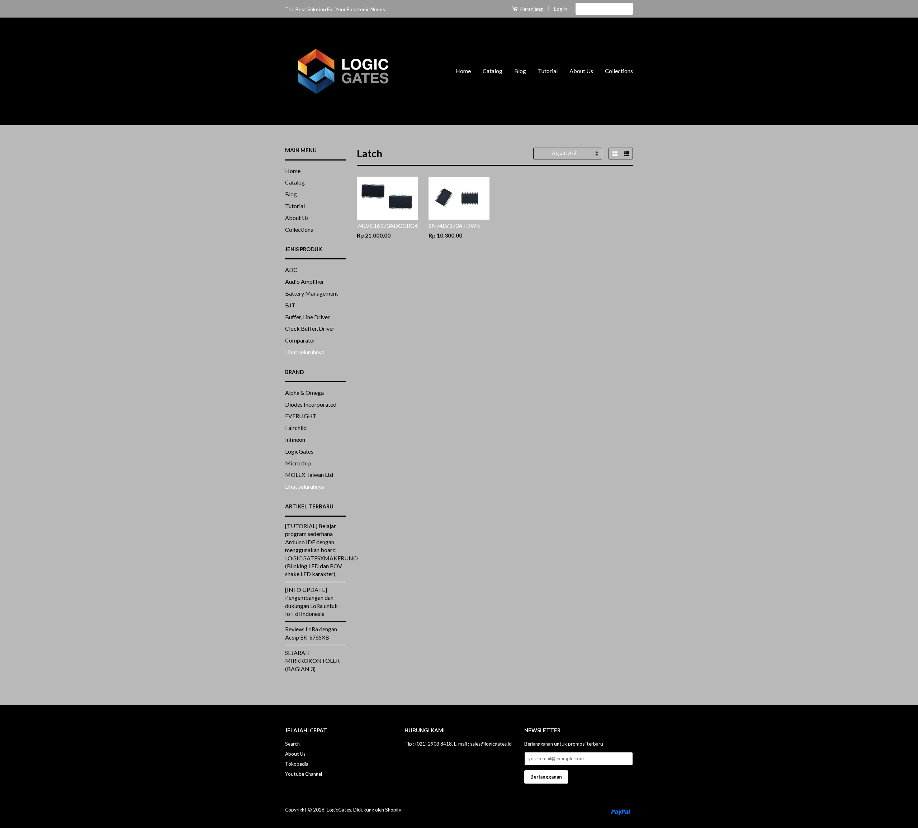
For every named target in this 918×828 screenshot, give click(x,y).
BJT (290, 305)
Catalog (492, 70)
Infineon (295, 439)
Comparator (300, 340)
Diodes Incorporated (310, 404)
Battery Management (311, 293)
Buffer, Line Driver (307, 317)
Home (463, 70)
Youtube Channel (303, 774)
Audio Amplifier (304, 281)
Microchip (298, 463)
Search (292, 744)
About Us (581, 70)
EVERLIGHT (301, 415)
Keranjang (531, 9)
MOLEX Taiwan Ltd (309, 474)
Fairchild (296, 427)
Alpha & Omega (304, 392)
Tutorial (548, 70)
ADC (291, 269)
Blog (520, 70)
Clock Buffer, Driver (310, 328)
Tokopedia (296, 764)
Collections (619, 70)
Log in (560, 9)
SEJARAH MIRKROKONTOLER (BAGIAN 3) (312, 660)
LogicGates (299, 451)
